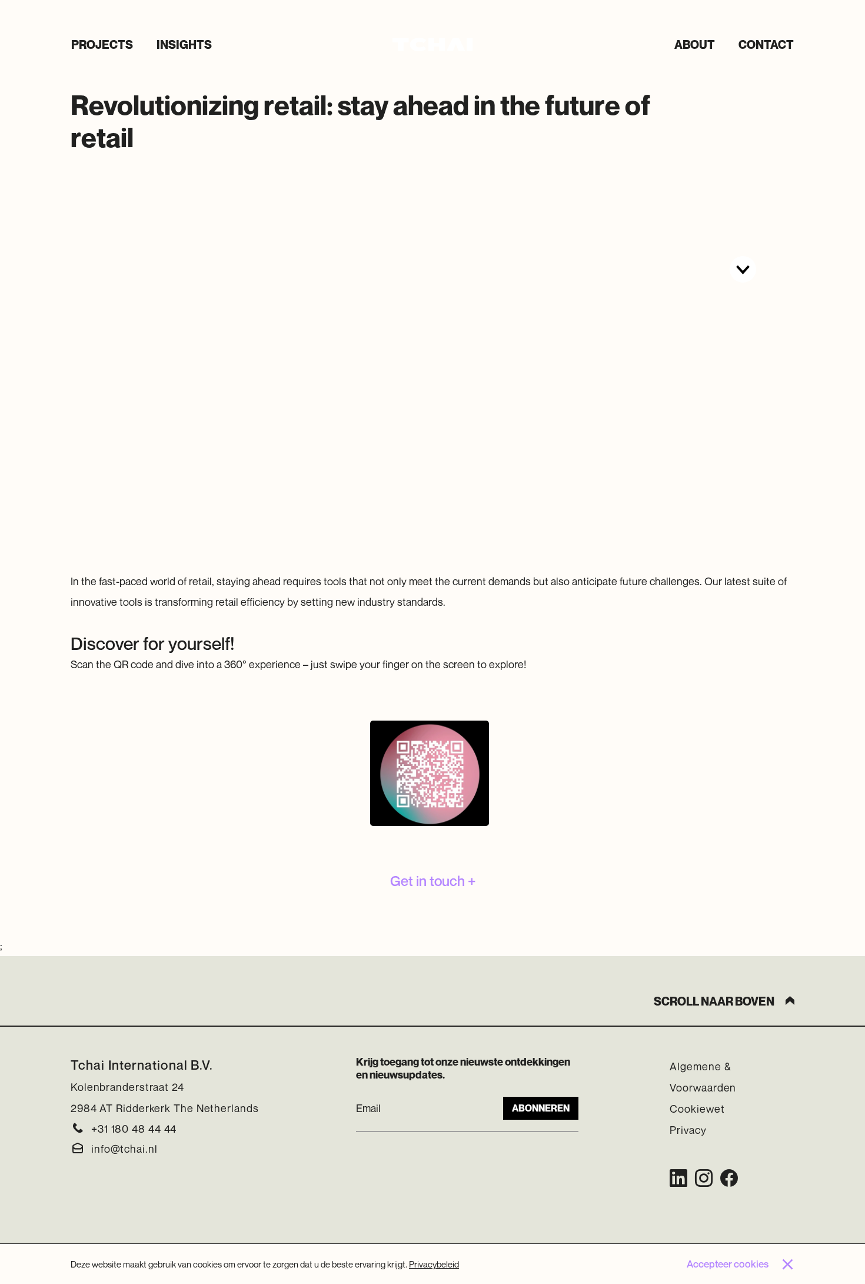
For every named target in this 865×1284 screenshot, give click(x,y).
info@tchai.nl (124, 1148)
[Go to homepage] (432, 45)
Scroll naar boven (714, 1001)
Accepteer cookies (727, 1264)
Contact (766, 45)
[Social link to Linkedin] (678, 1178)
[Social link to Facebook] (729, 1178)
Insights (184, 45)
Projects (102, 45)
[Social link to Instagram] (704, 1178)
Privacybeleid (434, 1263)
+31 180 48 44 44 (134, 1128)
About (694, 45)
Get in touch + (432, 880)
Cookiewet (697, 1108)
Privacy (688, 1129)
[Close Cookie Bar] (787, 1264)
